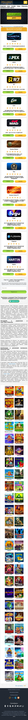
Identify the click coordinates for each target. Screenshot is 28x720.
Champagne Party (9, 443)
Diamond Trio (19, 538)
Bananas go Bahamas (9, 431)
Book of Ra (9, 491)
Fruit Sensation (9, 598)
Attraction (19, 633)
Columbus (19, 515)
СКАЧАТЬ (20, 49)
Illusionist (19, 645)
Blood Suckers (19, 586)
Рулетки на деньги (14, 694)
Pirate (19, 621)
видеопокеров (12, 363)
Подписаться (15, 301)
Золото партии (19, 443)
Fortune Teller (9, 574)
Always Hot (9, 396)
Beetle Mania (9, 467)
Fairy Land (9, 420)
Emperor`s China (19, 574)
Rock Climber (9, 657)
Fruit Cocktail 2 (19, 491)
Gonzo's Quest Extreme (19, 420)
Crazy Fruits (19, 396)
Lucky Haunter (19, 598)
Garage (9, 526)
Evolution (19, 479)
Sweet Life (19, 669)
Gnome (9, 455)
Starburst (19, 455)
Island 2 (9, 550)
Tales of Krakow (9, 610)
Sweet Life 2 (19, 681)
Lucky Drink (9, 586)
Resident (9, 633)
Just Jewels (9, 669)
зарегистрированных (8, 26)
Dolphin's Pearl (9, 562)
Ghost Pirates (19, 526)
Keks (19, 562)
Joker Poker (7, 373)
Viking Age (9, 538)
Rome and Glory (19, 610)
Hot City (19, 550)
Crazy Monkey (19, 431)
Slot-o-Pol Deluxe (9, 503)
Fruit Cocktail (19, 467)
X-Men (9, 645)
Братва (19, 408)
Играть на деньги (14, 14)
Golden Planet (9, 621)
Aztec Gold (9, 408)
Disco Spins (9, 515)
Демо (14, 18)
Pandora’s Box (9, 681)
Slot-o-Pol (9, 479)
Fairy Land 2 (19, 503)
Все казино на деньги (14, 692)
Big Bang (19, 657)
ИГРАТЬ (8, 49)
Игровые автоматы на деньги (14, 689)
